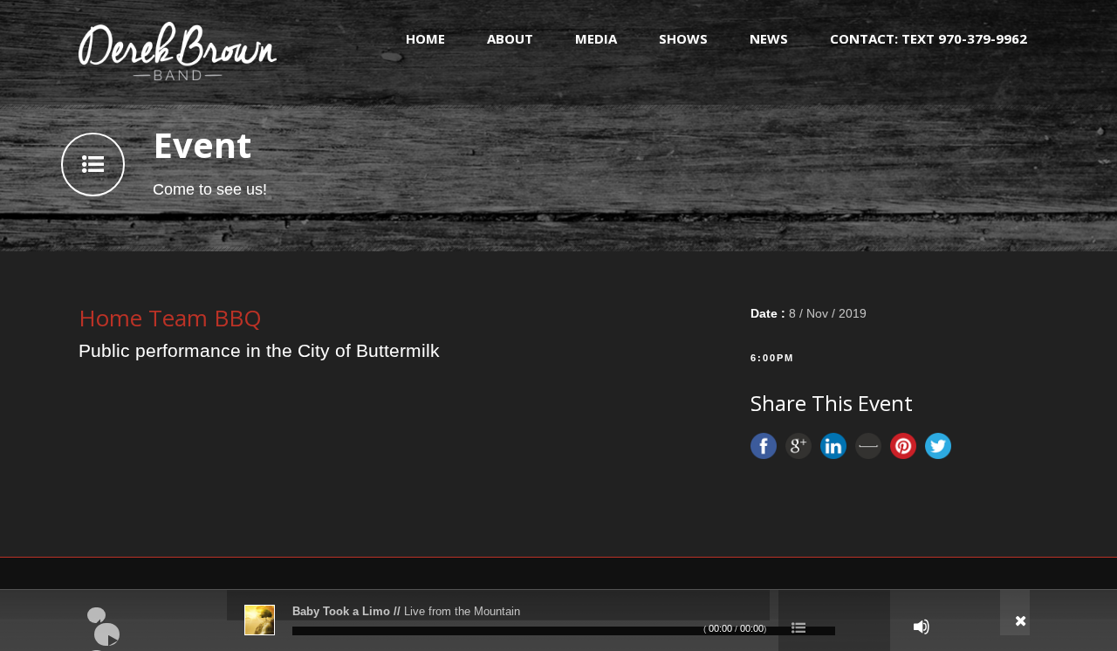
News (769, 38)
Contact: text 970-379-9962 (928, 38)
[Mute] (921, 626)
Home (425, 38)
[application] (558, 620)
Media (596, 38)
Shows (683, 38)
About (510, 38)
